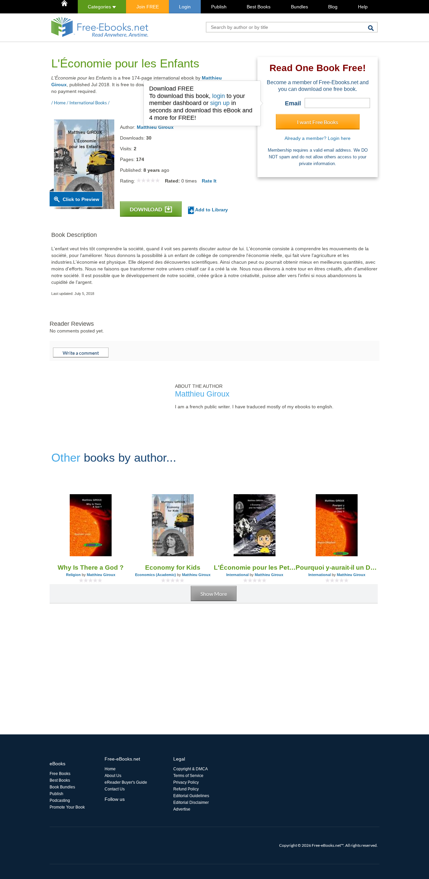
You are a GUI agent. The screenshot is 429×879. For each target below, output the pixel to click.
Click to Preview (81, 199)
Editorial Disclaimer (191, 802)
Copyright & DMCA (190, 769)
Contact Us (115, 789)
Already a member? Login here (318, 138)
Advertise (181, 809)
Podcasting (60, 800)
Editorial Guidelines (191, 795)
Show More (213, 593)
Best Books (258, 6)
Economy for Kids (172, 567)
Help (363, 6)
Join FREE (147, 6)
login (218, 96)
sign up (220, 103)
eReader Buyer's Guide (126, 782)
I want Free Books (317, 122)
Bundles (299, 6)
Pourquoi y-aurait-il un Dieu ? (337, 567)
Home (110, 769)
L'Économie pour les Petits (255, 567)
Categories (100, 6)
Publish (219, 6)
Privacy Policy (186, 782)
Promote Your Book (67, 807)
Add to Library (211, 209)
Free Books (60, 773)
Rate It (209, 181)
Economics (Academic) (155, 575)
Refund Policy (186, 789)
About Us (113, 775)
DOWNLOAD (146, 209)
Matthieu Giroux (155, 127)
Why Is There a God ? (91, 567)
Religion (73, 575)
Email (293, 103)
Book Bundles (62, 787)
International (237, 575)
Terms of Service (188, 775)
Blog (333, 6)
